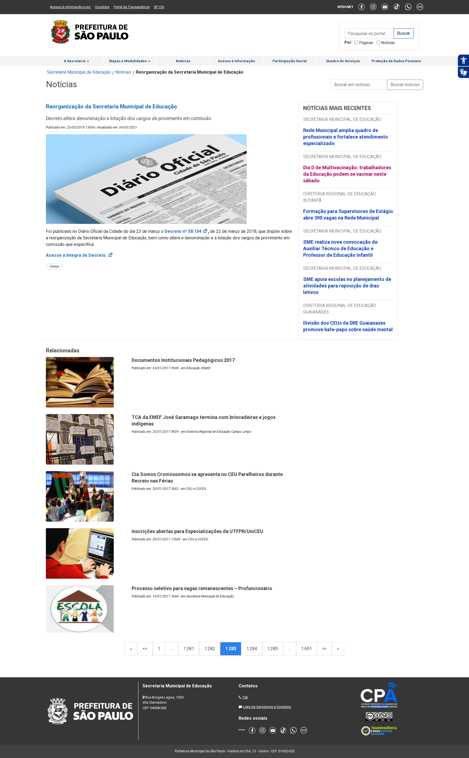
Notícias (388, 42)
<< (144, 648)
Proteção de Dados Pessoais (396, 61)
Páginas (366, 42)
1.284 (251, 648)
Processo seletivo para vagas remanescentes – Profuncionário (202, 588)
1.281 (188, 648)
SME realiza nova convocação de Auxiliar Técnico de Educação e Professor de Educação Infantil (340, 248)
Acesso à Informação (236, 61)
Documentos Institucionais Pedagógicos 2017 (183, 360)
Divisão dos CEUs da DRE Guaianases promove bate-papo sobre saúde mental (348, 326)
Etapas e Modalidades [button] (128, 61)
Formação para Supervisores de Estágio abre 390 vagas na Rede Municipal (348, 214)
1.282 (209, 648)
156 (245, 697)
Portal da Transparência (132, 7)
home (54, 266)
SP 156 (159, 7)
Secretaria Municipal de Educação (79, 72)
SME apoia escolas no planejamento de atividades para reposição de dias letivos (347, 285)
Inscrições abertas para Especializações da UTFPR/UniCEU (197, 531)
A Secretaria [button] (75, 61)
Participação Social (289, 61)
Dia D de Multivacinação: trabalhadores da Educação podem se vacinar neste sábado (347, 174)
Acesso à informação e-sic (70, 7)
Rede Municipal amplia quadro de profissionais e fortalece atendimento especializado (345, 136)
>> (324, 648)
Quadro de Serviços (343, 61)
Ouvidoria (102, 7)
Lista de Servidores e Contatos (267, 707)
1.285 (272, 648)
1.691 (306, 648)
